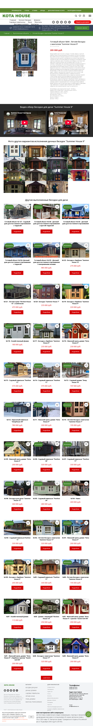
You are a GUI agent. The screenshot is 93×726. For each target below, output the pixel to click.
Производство (50, 689)
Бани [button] (30, 22)
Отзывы (34, 10)
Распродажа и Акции (74, 10)
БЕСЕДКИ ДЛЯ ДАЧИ (31, 687)
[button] (76, 16)
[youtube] (57, 22)
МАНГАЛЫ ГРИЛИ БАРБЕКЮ (34, 702)
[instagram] (53, 22)
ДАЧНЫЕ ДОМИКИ (31, 690)
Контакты (35, 24)
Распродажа (50, 702)
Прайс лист (49, 691)
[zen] (65, 22)
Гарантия (49, 704)
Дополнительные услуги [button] (56, 10)
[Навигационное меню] (90, 16)
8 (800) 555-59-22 (18, 27)
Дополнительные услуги (52, 698)
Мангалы (38, 22)
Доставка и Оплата (51, 700)
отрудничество (51, 687)
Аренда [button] (42, 10)
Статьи (27, 10)
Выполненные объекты (21, 33)
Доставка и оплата (21, 24)
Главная (13, 20)
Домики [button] (37, 20)
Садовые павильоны (17, 22)
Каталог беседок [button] (25, 20)
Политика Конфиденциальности (54, 706)
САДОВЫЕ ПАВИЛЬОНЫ (33, 693)
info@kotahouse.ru (22, 29)
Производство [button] (16, 10)
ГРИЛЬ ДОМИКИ (30, 699)
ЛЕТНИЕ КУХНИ (30, 696)
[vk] (69, 22)
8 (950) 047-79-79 (73, 688)
